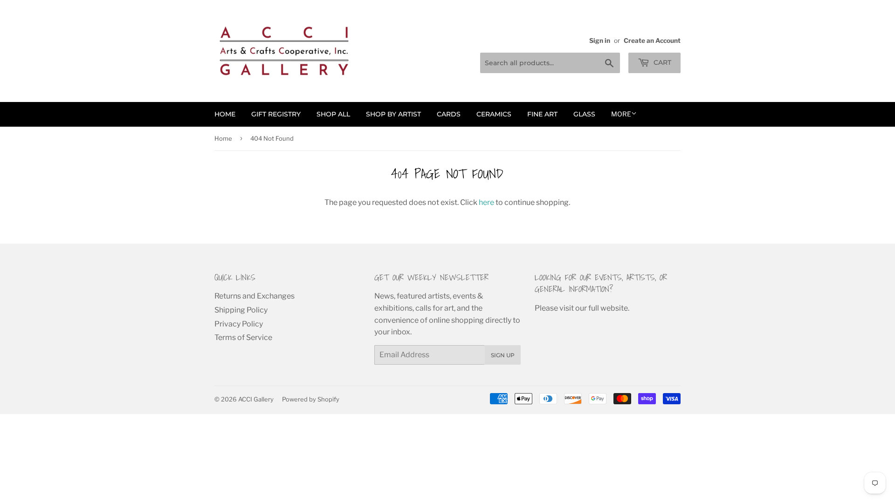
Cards (449, 114)
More (621, 114)
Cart (661, 62)
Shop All (333, 114)
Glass (584, 114)
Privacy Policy (238, 323)
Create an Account (652, 40)
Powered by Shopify (310, 399)
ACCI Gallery (256, 399)
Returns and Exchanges (254, 296)
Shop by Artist (393, 114)
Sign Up (503, 355)
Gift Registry (276, 114)
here (486, 202)
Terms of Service (243, 337)
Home (224, 114)
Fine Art (542, 114)
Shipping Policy (241, 310)
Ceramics (493, 114)
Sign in (599, 40)
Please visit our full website (581, 308)
